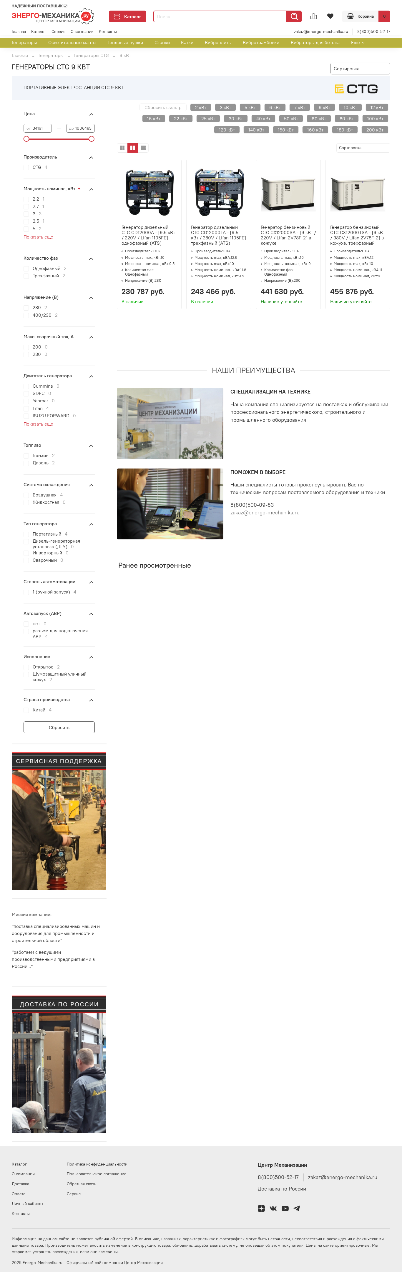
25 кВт (208, 118)
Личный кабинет (27, 1203)
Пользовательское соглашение (97, 1173)
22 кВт (181, 118)
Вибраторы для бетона (315, 42)
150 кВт (286, 130)
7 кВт (299, 107)
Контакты (108, 31)
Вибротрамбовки (261, 42)
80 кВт (347, 118)
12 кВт (377, 107)
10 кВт (350, 107)
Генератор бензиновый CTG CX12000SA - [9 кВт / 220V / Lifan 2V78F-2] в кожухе (288, 235)
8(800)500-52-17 (373, 31)
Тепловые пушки (125, 42)
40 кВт (263, 118)
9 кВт (324, 107)
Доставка (20, 1183)
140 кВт (256, 130)
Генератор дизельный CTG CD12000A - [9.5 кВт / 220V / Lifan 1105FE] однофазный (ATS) (148, 235)
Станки (162, 42)
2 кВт (200, 107)
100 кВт (375, 118)
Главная (19, 31)
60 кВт (319, 118)
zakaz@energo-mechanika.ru (321, 31)
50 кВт (291, 118)
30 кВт (236, 118)
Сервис (58, 31)
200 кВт (374, 130)
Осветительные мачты (72, 42)
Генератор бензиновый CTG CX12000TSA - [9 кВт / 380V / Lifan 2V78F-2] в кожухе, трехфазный (357, 235)
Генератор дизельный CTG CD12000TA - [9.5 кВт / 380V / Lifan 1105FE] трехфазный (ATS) (218, 235)
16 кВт (153, 118)
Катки (187, 42)
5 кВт (250, 107)
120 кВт (227, 130)
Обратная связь (81, 1183)
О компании (82, 31)
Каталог (132, 16)
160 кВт (315, 130)
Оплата (18, 1193)
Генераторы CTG (91, 55)
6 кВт (275, 107)
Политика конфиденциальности (97, 1164)
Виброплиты (218, 42)
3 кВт (225, 107)
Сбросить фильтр (163, 107)
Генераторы (24, 42)
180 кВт (345, 130)
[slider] (26, 138)
